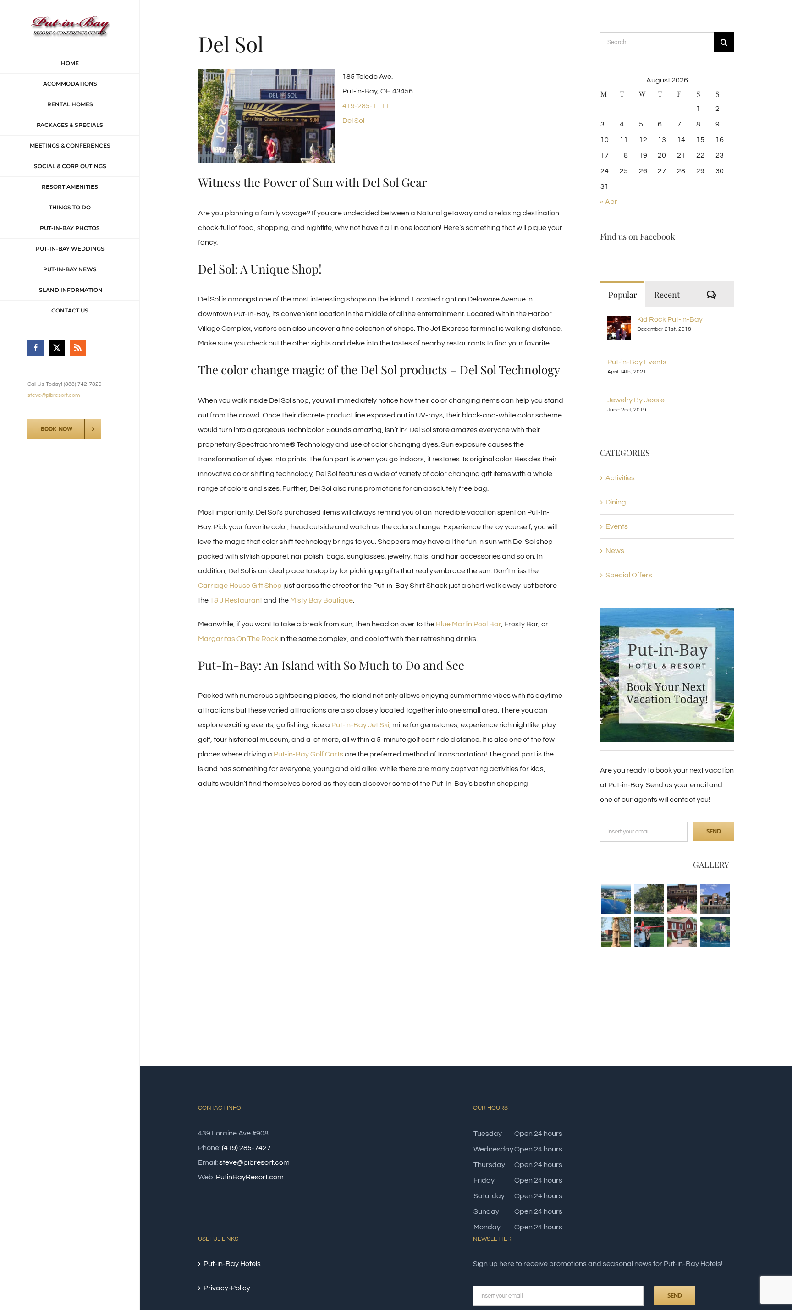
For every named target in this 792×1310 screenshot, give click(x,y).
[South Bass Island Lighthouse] (715, 931)
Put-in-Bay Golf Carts (308, 754)
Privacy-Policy (227, 1288)
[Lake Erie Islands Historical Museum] (682, 931)
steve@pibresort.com (54, 395)
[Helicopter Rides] (649, 931)
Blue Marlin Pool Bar (468, 624)
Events (616, 526)
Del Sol (353, 120)
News (614, 550)
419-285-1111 (365, 106)
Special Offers (628, 575)
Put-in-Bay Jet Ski (360, 725)
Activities (620, 478)
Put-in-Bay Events (636, 362)
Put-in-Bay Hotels (232, 1263)
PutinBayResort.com (250, 1177)
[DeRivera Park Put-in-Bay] (616, 931)
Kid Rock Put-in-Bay (670, 319)
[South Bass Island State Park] (649, 898)
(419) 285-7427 (246, 1147)
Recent (667, 294)
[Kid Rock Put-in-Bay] (619, 323)
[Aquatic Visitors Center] (715, 898)
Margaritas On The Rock (238, 638)
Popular (622, 294)
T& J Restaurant (236, 600)
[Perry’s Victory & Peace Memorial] (616, 898)
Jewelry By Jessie (636, 400)
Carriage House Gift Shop (240, 585)
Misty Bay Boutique (321, 600)
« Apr (608, 201)
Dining (615, 502)
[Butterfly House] (682, 898)
